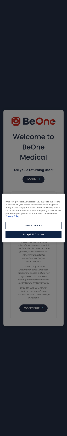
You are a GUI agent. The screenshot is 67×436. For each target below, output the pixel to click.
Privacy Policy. (12, 216)
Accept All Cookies (33, 234)
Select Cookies (33, 225)
